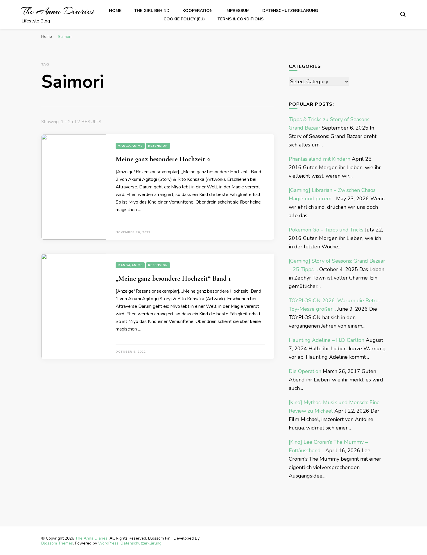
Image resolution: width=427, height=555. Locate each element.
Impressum (237, 10)
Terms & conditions (240, 19)
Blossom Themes (57, 543)
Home (115, 10)
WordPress (108, 543)
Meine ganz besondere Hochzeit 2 (163, 159)
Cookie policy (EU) (184, 19)
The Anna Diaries (57, 10)
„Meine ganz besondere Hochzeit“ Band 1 (173, 278)
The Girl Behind (152, 10)
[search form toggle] (403, 14)
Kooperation (197, 10)
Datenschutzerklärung (290, 10)
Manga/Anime (130, 146)
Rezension (158, 146)
